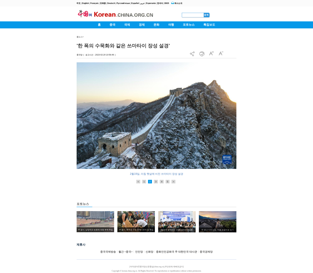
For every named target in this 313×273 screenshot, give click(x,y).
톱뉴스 (79, 37)
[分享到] (192, 53)
